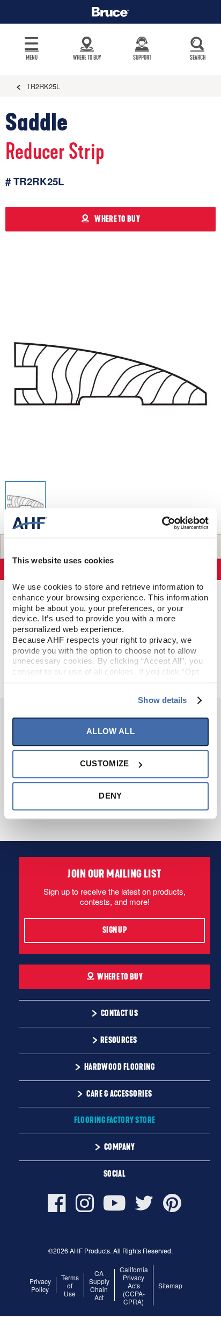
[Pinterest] (172, 1203)
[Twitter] (144, 1203)
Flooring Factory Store (115, 1120)
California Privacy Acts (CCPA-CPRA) (134, 1285)
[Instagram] (85, 1203)
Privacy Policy (40, 1285)
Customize (104, 763)
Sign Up (114, 930)
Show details (162, 700)
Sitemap (170, 1285)
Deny (110, 796)
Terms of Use (70, 1285)
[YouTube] (114, 1203)
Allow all (110, 731)
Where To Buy (120, 976)
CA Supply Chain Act (99, 1285)
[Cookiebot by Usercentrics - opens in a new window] (162, 523)
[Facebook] (59, 1203)
